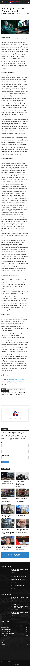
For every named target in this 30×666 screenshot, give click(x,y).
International (7, 5)
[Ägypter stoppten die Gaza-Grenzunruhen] (5, 587)
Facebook (24, 390)
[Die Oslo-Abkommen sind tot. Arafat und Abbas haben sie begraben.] (7, 509)
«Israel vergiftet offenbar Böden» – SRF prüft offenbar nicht (7, 548)
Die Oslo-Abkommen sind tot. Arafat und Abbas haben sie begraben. (7, 517)
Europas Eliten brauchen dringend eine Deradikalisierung (21, 548)
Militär (24, 392)
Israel (16, 392)
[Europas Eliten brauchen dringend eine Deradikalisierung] (22, 540)
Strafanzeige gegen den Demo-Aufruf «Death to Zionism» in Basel (21, 500)
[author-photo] (15, 417)
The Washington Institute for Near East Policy (15, 389)
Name (2, 449)
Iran (12, 392)
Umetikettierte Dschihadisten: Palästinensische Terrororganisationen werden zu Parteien (6, 501)
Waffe (7, 394)
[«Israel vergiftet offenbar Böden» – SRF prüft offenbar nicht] (7, 540)
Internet (8, 392)
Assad (20, 390)
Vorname (3, 442)
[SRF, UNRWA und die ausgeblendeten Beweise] (7, 476)
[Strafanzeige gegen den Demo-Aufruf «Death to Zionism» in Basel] (22, 493)
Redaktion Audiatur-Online (8, 13)
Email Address (5, 455)
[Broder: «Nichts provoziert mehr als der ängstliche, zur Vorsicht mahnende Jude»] (22, 523)
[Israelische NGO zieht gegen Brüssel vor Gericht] (22, 509)
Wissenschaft (12, 394)
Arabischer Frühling (13, 390)
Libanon (20, 392)
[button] (2, 2)
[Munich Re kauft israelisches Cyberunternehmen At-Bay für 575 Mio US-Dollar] (7, 523)
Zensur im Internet (20, 394)
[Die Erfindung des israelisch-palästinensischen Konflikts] (22, 476)
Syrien (3, 394)
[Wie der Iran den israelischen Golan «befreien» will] (5, 599)
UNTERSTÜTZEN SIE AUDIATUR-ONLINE (14, 555)
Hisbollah (4, 392)
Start (2, 5)
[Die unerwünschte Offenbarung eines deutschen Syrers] (5, 571)
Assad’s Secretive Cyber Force (16, 379)
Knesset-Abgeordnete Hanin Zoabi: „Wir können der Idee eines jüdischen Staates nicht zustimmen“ (19, 606)
